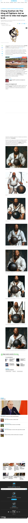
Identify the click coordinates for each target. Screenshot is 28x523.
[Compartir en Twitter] (21, 23)
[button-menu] (1, 1)
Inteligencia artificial (18, 8)
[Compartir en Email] (24, 23)
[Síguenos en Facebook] (8, 511)
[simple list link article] (14, 407)
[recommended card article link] (7, 80)
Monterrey (15, 2)
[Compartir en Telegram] (22, 23)
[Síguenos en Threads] (17, 511)
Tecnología (9, 8)
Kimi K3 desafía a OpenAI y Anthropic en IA (22, 360)
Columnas (18, 2)
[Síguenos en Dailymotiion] (19, 511)
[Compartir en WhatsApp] (17, 23)
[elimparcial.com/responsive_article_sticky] (27, 518)
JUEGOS (2, 2)
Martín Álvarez (3, 23)
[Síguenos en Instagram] (12, 511)
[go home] (14, 516)
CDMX (4, 2)
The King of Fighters (19, 371)
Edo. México (7, 2)
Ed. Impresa (22, 2)
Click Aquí (14, 499)
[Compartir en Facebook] (19, 23)
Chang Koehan (12, 69)
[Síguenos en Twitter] (10, 511)
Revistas (26, 2)
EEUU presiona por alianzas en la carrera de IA (11, 364)
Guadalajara (11, 2)
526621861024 (14, 496)
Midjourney (14, 371)
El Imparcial (3, 8)
